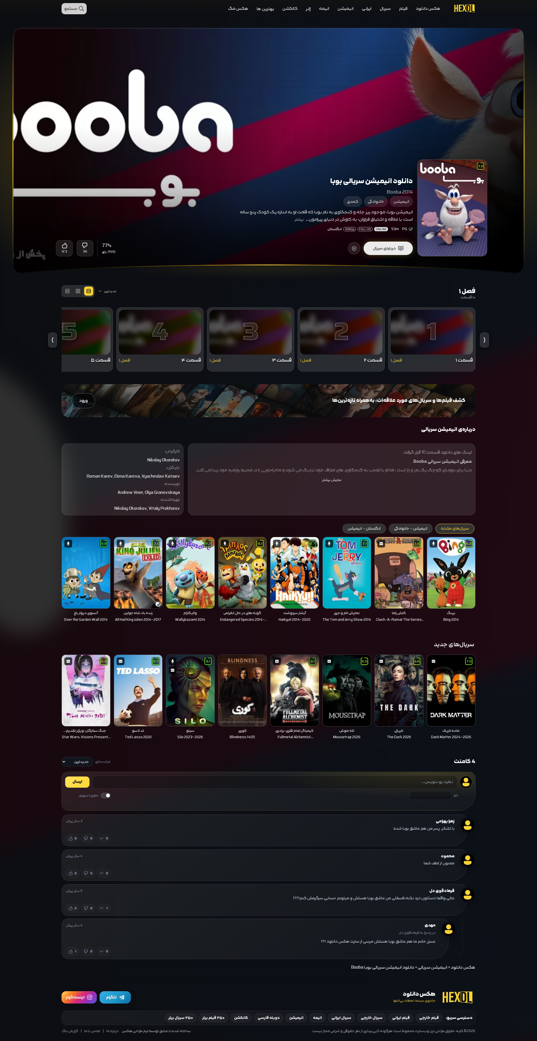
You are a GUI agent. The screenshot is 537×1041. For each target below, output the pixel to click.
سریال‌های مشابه (455, 528)
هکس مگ (238, 8)
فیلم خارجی (429, 1017)
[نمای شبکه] (78, 291)
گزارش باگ (70, 1031)
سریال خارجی (372, 1017)
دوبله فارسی (269, 1017)
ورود (83, 400)
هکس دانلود (428, 8)
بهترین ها (265, 9)
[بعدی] (53, 571)
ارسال (77, 781)
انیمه (324, 8)
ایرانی (366, 8)
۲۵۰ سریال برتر (181, 1017)
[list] (268, 581)
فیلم (403, 8)
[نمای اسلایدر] (88, 291)
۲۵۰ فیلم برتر (213, 1017)
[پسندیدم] (64, 245)
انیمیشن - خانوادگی (410, 528)
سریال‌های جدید (454, 644)
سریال (385, 8)
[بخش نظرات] (354, 248)
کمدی (352, 201)
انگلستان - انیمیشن (364, 528)
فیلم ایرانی (401, 1017)
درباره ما (112, 1031)
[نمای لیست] (67, 291)
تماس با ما (92, 1031)
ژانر (308, 9)
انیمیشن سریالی (432, 967)
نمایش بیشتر (331, 479)
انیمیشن (346, 8)
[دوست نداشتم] (85, 245)
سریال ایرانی (341, 1017)
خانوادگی (376, 201)
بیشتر (299, 219)
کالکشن (290, 8)
